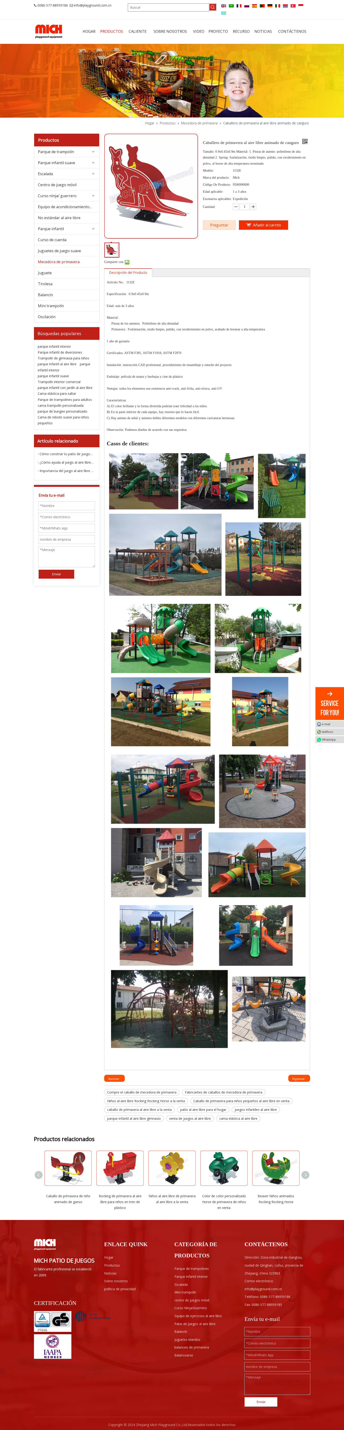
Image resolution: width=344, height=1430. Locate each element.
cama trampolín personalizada (61, 405)
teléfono (327, 732)
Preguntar (219, 225)
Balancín (45, 294)
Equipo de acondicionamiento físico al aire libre (68, 206)
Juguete (45, 272)
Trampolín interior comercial (59, 382)
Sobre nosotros (116, 1281)
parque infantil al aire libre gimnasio (134, 1118)
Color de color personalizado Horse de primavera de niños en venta (224, 1202)
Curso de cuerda (52, 239)
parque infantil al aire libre (57, 364)
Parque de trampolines (191, 1268)
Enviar (56, 574)
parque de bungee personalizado (62, 411)
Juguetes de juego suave (59, 250)
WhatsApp (329, 739)
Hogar (108, 1257)
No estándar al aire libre (59, 217)
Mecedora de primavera (59, 261)
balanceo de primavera (191, 1347)
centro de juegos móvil (191, 1300)
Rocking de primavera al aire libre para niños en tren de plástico (120, 1202)
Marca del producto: (216, 177)
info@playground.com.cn (92, 5)
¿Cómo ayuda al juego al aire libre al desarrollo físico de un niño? (67, 462)
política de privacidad (120, 1289)
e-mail (326, 724)
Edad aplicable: (213, 191)
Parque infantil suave (56, 162)
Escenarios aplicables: (217, 199)
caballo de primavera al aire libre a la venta (139, 1109)
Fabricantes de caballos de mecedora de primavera (223, 1092)
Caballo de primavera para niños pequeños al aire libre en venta (241, 1101)
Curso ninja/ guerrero (57, 195)
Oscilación (46, 316)
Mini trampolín (51, 305)
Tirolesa (45, 283)
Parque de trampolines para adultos (65, 399)
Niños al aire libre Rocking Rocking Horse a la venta (146, 1101)
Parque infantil (51, 228)
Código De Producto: (217, 184)
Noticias (110, 1273)
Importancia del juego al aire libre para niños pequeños (67, 471)
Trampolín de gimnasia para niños (63, 358)
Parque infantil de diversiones (60, 352)
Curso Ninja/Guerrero (190, 1308)
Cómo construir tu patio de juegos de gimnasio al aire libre (67, 454)
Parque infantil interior (191, 1276)
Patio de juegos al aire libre (195, 1324)
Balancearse (183, 1355)
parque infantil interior (54, 346)
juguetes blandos (187, 1339)
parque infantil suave (53, 376)
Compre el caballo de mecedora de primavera (141, 1092)
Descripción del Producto (128, 272)
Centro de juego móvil (57, 184)
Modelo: (208, 170)
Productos (112, 1265)
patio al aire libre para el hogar (203, 1109)
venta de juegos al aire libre (190, 1118)
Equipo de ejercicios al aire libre (198, 1316)
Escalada (45, 173)
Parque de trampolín (56, 151)
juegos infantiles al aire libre (256, 1109)
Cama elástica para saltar (57, 393)
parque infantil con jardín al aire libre (65, 387)
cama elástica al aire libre (238, 1118)
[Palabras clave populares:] (212, 7)
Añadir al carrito (267, 225)
